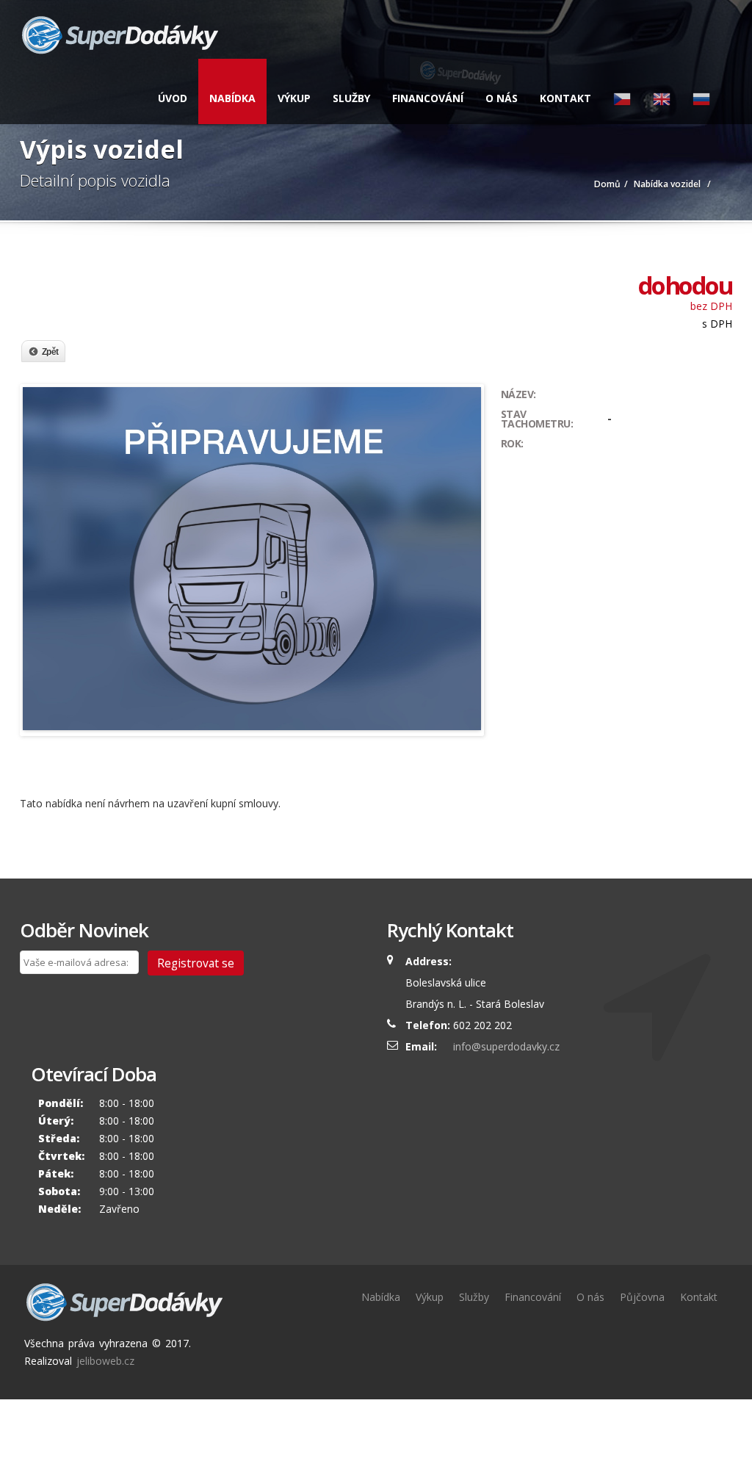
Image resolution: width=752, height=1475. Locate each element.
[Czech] (622, 91)
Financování (427, 98)
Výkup (294, 98)
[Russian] (701, 91)
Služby (351, 98)
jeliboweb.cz (105, 1361)
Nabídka (232, 98)
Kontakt (565, 98)
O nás (501, 98)
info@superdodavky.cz (506, 1046)
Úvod (172, 98)
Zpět (50, 352)
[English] (662, 91)
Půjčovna (642, 1297)
